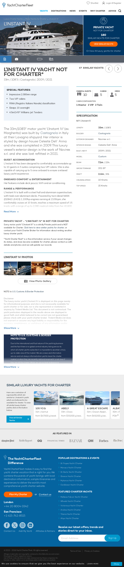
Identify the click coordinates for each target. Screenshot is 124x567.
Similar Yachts (93, 67)
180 (103, 35)
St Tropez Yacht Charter (71, 463)
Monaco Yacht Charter (71, 467)
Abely (65, 408)
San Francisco (12, 511)
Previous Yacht (109, 68)
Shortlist (94, 3)
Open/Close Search (119, 10)
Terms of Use (75, 551)
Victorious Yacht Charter (71, 505)
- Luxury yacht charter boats (17, 5)
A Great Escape (97, 408)
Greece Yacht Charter (70, 476)
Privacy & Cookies (92, 551)
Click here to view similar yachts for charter (44, 227)
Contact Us (9, 531)
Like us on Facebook (7, 525)
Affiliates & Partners (45, 531)
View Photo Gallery (40, 281)
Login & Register (113, 3)
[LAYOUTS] (40, 59)
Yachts (44, 11)
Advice (112, 11)
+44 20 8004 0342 (16, 506)
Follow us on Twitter (15, 525)
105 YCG (41, 408)
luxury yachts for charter (109, 51)
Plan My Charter (18, 494)
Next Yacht (118, 68)
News (73, 11)
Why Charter (97, 11)
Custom (102, 156)
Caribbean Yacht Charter (72, 484)
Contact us (45, 494)
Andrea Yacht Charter (70, 510)
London (8, 502)
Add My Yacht (25, 531)
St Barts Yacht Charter (71, 472)
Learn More (92, 564)
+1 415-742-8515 (14, 515)
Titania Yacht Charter (70, 514)
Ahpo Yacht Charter (69, 518)
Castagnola (49, 133)
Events (83, 11)
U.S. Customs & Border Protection (28, 291)
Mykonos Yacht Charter (71, 480)
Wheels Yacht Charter (70, 501)
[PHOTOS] (17, 59)
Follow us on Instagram (23, 525)
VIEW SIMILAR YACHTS (103, 44)
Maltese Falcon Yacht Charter (74, 497)
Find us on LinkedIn (30, 525)
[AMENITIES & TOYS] (52, 59)
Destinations (58, 11)
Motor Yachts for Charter (36, 19)
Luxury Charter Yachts (13, 19)
